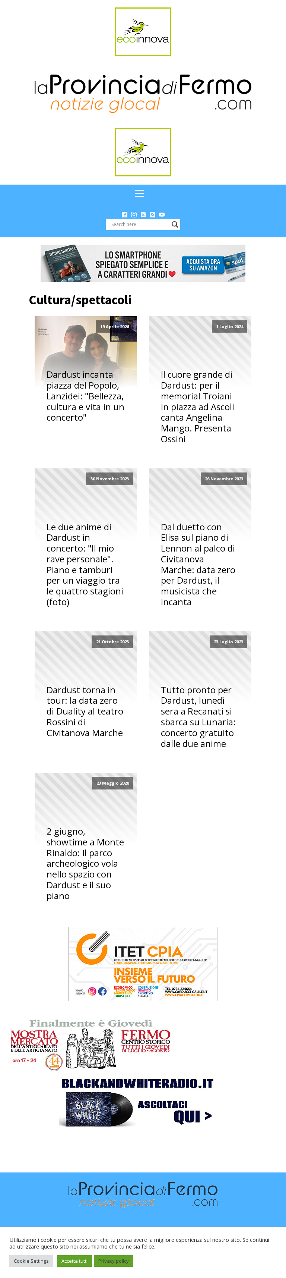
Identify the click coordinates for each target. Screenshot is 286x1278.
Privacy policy (113, 1260)
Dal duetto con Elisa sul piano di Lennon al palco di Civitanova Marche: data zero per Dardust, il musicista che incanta (198, 564)
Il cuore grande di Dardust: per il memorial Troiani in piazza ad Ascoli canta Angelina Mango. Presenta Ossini (197, 407)
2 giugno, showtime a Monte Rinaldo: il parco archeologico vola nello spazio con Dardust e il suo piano (85, 863)
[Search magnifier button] (175, 224)
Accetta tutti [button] (74, 1260)
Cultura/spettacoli (80, 300)
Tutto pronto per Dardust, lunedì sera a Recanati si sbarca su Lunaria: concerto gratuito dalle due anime (198, 717)
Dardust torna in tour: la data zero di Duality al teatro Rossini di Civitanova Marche (85, 711)
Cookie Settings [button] (31, 1260)
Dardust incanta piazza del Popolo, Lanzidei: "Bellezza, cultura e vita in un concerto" (85, 396)
